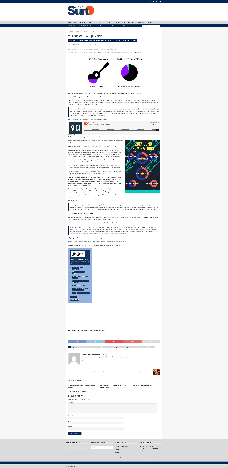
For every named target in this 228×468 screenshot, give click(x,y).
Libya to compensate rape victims (143, 385)
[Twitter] (153, 1)
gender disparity (108, 347)
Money (118, 22)
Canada (82, 22)
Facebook (117, 449)
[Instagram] (157, 1)
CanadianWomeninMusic (92, 347)
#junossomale (77, 347)
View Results (73, 297)
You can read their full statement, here (80, 213)
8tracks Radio (102, 330)
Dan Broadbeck (73, 150)
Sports (109, 22)
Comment (71, 402)
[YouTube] (160, 1)
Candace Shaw (72, 100)
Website (70, 426)
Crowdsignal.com (74, 299)
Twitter (117, 452)
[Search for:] (151, 26)
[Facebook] (150, 1)
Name (70, 416)
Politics (99, 22)
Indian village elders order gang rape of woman (82, 386)
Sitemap (158, 463)
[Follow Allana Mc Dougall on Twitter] (83, 360)
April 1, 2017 (73, 45)
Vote (87, 298)
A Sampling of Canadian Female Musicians (78, 330)
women (151, 347)
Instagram (118, 455)
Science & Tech (129, 22)
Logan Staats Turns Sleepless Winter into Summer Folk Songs (149, 448)
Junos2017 (131, 347)
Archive (151, 463)
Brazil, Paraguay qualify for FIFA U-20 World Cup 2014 (112, 386)
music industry (141, 347)
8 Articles (104, 354)
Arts (149, 22)
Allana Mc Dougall (84, 45)
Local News (72, 22)
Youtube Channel (120, 458)
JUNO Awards (120, 347)
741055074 (94, 330)
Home (143, 463)
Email (70, 421)
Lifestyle (141, 22)
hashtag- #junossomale (150, 217)
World (90, 22)
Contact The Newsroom (121, 446)
